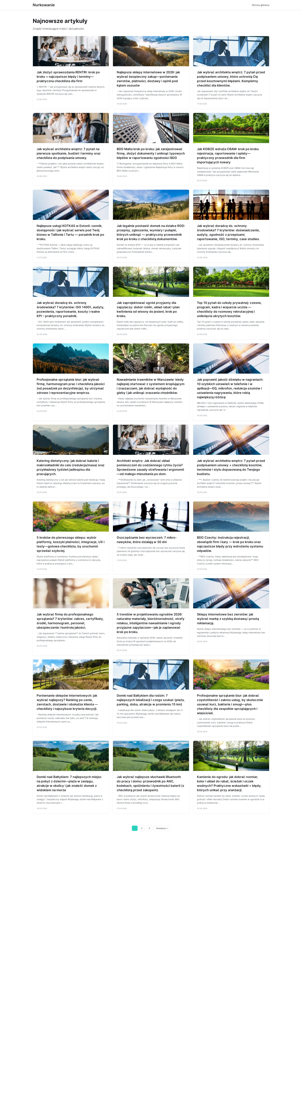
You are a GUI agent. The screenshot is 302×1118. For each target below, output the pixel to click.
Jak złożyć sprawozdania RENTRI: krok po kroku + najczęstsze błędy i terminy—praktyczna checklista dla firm (68, 76)
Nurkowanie (44, 5)
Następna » (162, 828)
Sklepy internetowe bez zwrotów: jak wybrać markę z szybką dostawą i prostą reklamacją (228, 618)
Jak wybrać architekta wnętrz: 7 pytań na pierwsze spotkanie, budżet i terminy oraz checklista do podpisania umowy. (69, 153)
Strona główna (260, 5)
